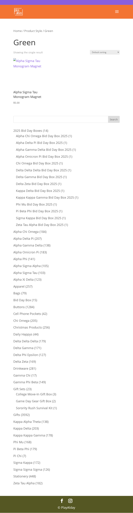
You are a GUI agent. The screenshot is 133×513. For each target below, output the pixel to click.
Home (17, 31)
